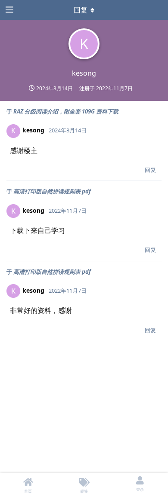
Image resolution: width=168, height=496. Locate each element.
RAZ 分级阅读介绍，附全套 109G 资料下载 (65, 111)
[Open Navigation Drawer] (8, 10)
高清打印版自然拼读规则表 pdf (52, 191)
